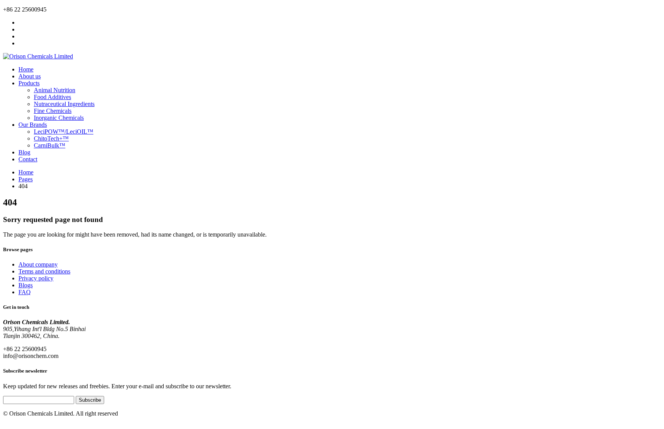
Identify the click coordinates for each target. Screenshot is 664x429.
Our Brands (32, 124)
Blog (24, 152)
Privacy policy (35, 278)
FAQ (24, 292)
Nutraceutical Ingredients (64, 104)
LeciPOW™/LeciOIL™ (63, 131)
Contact (27, 159)
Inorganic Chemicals (59, 117)
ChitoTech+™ (51, 138)
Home (25, 69)
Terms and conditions (44, 271)
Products (29, 83)
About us (29, 76)
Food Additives (52, 97)
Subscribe (90, 400)
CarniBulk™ (49, 145)
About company (38, 264)
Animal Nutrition (54, 90)
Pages (25, 179)
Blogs (25, 285)
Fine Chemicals (52, 111)
